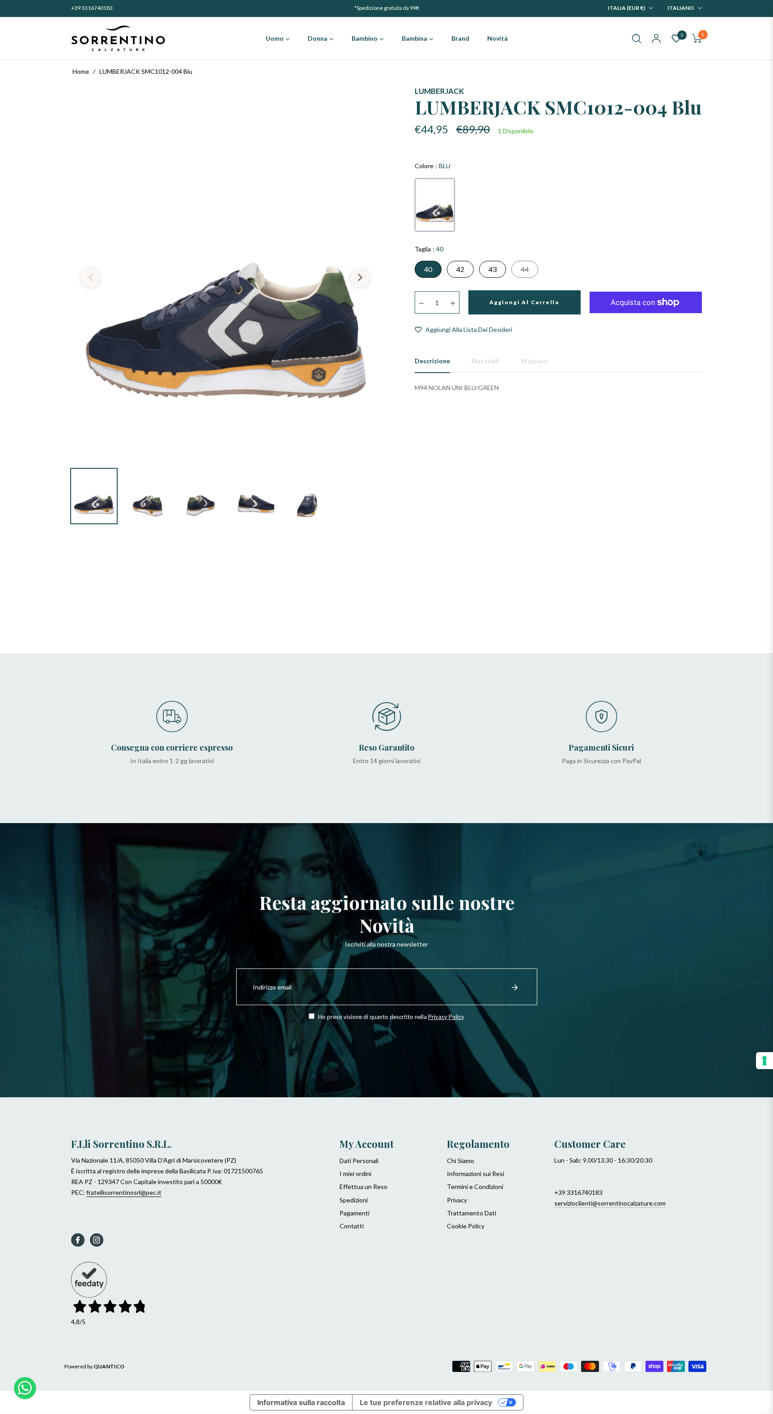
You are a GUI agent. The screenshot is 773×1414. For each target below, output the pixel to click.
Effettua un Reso (363, 1186)
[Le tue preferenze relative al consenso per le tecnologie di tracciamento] (764, 1060)
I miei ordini (355, 1173)
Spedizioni (354, 1200)
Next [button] (360, 277)
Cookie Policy (465, 1226)
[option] (225, 272)
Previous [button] (91, 277)
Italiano (680, 7)
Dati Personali (359, 1160)
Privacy (457, 1200)
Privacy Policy (446, 1016)
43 (492, 269)
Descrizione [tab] (432, 361)
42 (460, 269)
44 (525, 269)
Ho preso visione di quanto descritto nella (390, 1016)
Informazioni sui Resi (475, 1173)
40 (428, 269)
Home (80, 71)
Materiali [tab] (485, 361)
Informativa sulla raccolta (301, 1402)
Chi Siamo (460, 1160)
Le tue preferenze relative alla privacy (426, 1402)
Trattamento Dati (471, 1213)
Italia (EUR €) (626, 7)
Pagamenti (355, 1213)
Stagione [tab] (534, 361)
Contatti (352, 1226)
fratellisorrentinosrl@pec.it (123, 1192)
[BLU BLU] (435, 205)
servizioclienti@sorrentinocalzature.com (610, 1203)
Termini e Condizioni (475, 1186)
